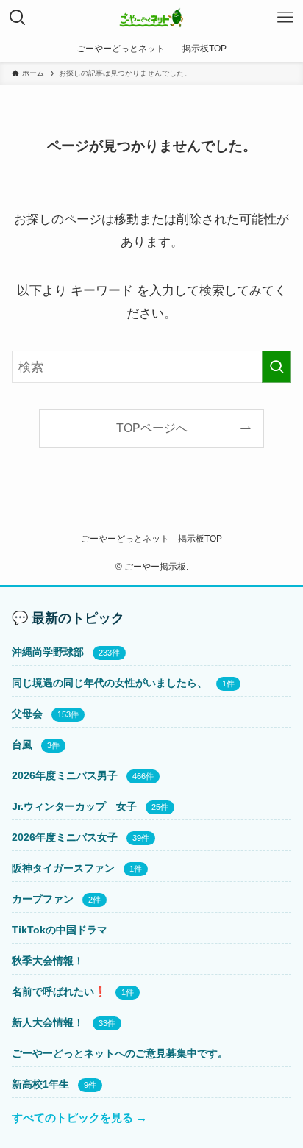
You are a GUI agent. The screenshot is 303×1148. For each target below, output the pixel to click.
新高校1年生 (40, 1084)
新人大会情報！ (48, 1022)
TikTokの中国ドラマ (59, 930)
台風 (22, 744)
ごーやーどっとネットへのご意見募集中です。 (120, 1053)
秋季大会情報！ (48, 960)
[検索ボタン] (17, 17)
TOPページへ (152, 428)
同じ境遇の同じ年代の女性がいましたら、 (109, 683)
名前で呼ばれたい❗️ (59, 991)
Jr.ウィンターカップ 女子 (74, 806)
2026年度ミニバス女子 (65, 837)
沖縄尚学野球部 (48, 652)
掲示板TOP (200, 539)
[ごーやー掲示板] (151, 17)
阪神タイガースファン (63, 868)
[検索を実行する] (276, 367)
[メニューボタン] (285, 17)
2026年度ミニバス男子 (65, 775)
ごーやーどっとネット (125, 539)
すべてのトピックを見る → (79, 1118)
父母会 (27, 714)
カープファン (43, 899)
